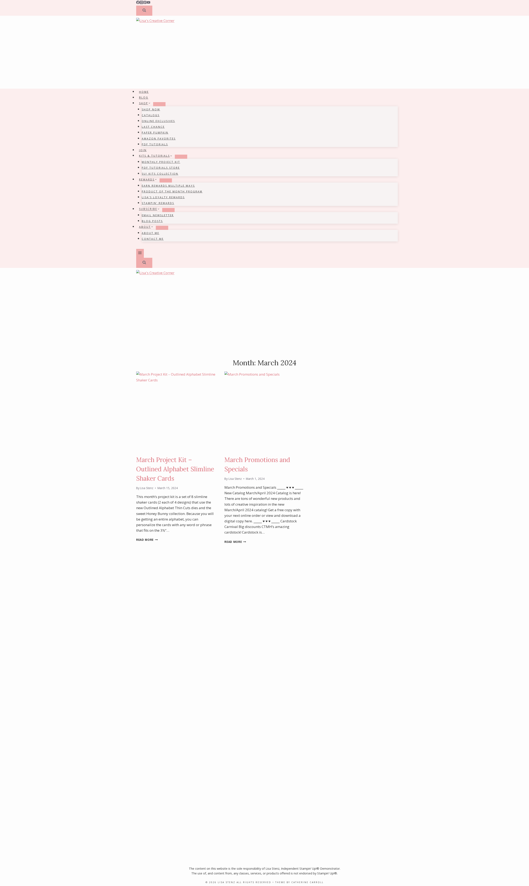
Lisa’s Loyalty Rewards (163, 197)
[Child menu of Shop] (159, 104)
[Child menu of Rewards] (166, 180)
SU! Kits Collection (160, 174)
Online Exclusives (158, 121)
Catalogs (151, 115)
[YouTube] (148, 2)
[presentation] (176, 411)
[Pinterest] (145, 2)
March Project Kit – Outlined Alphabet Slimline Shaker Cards (175, 469)
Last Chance (153, 127)
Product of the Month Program (172, 191)
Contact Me (153, 239)
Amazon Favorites (159, 138)
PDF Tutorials (155, 144)
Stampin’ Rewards (158, 203)
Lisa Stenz (146, 488)
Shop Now (151, 109)
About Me (150, 233)
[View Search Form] (144, 11)
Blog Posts (152, 221)
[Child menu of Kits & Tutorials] (181, 157)
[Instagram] (141, 2)
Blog (143, 97)
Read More (147, 540)
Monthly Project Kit (161, 162)
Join (143, 150)
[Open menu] (140, 253)
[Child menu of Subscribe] (168, 210)
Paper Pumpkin (155, 132)
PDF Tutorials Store (161, 168)
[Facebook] (138, 2)
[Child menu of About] (162, 228)
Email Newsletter (158, 215)
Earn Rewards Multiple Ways (168, 185)
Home (144, 92)
